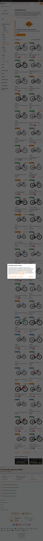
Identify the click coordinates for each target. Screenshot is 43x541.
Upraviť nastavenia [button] (13, 276)
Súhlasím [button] (31, 276)
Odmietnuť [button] (21, 276)
